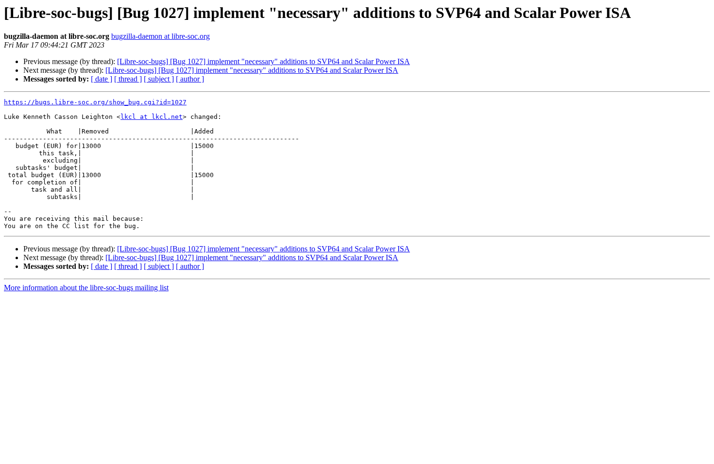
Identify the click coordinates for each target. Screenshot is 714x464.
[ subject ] (159, 79)
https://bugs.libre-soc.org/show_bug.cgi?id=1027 (95, 102)
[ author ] (190, 79)
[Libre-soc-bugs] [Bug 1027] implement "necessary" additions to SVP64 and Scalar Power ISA (263, 61)
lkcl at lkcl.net (151, 116)
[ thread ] (128, 79)
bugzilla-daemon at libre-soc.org (160, 36)
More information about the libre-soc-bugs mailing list (86, 287)
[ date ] (101, 79)
